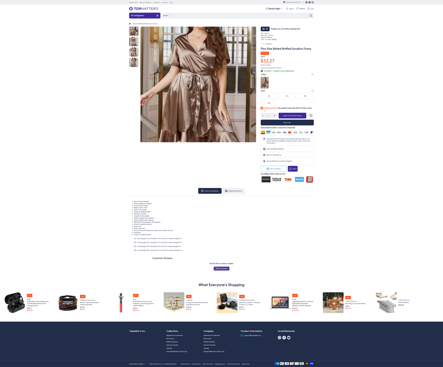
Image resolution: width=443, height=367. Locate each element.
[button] (310, 8)
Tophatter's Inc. (260, 301)
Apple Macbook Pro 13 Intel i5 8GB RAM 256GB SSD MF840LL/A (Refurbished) (211, 303)
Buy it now (287, 122)
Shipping (263, 68)
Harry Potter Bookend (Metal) (370, 302)
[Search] (311, 15)
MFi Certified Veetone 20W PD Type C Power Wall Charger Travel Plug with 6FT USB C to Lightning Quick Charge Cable (424, 303)
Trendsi (269, 37)
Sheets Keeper (312, 302)
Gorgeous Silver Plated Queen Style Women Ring (106, 303)
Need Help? (274, 8)
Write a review (221, 268)
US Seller (98, 300)
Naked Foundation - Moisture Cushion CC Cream (158, 303)
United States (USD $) (136, 364)
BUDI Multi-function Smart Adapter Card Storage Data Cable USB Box (52, 303)
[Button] (312, 74)
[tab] (233, 191)
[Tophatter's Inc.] (143, 8)
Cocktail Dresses (271, 39)
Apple (203, 299)
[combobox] (238, 15)
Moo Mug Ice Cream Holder (264, 303)
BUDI (43, 299)
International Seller (155, 300)
